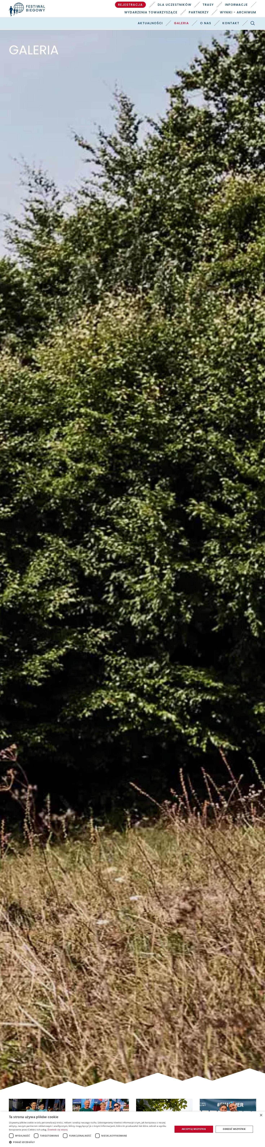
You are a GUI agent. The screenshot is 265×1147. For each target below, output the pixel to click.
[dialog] (132, 1129)
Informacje (236, 5)
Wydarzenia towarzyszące (151, 12)
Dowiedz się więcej (57, 1129)
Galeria (181, 23)
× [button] (261, 1115)
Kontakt (230, 23)
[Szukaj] (252, 23)
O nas (205, 23)
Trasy (208, 5)
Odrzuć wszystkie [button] (234, 1129)
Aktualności (150, 23)
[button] (88, 1142)
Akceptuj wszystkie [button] (194, 1129)
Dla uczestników (174, 5)
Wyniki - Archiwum (238, 12)
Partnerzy (199, 12)
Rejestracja (130, 5)
